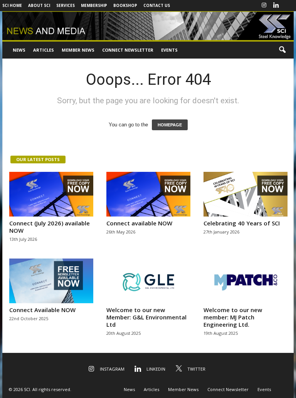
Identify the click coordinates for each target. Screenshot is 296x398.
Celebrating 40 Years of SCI (242, 223)
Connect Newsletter (127, 50)
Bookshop (125, 5)
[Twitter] (288, 5)
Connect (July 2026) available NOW (49, 226)
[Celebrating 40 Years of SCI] (246, 194)
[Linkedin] (276, 5)
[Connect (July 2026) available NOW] (51, 194)
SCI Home (12, 5)
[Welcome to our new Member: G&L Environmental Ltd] (148, 281)
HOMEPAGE (170, 125)
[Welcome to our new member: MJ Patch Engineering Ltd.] (246, 281)
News (19, 50)
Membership (94, 5)
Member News (78, 50)
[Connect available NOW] (148, 194)
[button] (282, 50)
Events (169, 50)
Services (65, 5)
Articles (43, 50)
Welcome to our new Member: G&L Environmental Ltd (146, 317)
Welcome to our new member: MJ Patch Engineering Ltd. (233, 317)
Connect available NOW (139, 223)
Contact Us (156, 5)
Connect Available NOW (42, 310)
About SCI (39, 5)
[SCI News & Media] (148, 25)
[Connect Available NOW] (51, 281)
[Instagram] (264, 5)
